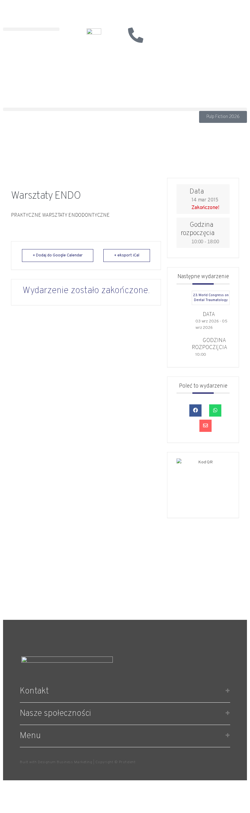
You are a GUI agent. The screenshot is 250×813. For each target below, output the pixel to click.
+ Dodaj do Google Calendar (58, 255)
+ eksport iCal (126, 255)
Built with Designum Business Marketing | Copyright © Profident (77, 762)
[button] (31, 29)
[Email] (205, 426)
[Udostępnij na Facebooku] (195, 410)
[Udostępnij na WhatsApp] (215, 410)
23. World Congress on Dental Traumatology (211, 298)
